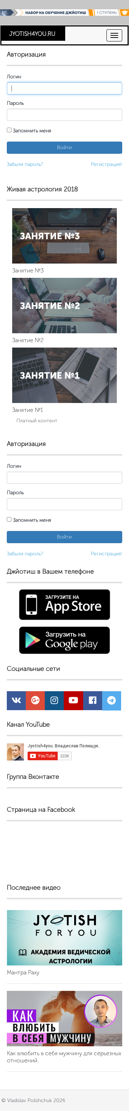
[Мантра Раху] (65, 937)
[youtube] (73, 702)
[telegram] (111, 702)
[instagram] (54, 702)
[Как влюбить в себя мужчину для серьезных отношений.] (65, 1018)
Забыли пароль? (25, 164)
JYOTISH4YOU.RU (32, 33)
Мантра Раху (23, 972)
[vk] (16, 702)
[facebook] (92, 702)
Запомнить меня (31, 131)
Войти (64, 147)
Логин (14, 77)
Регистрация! (106, 164)
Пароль (15, 103)
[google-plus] (35, 702)
